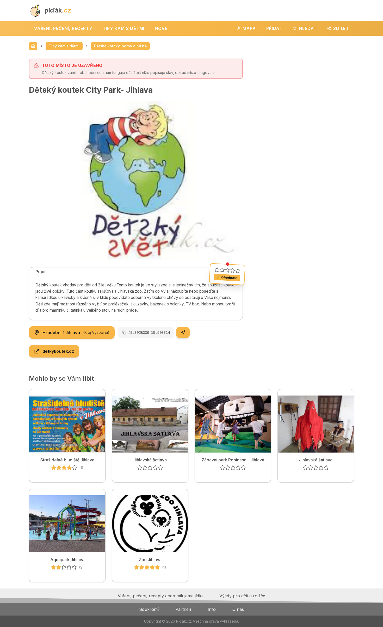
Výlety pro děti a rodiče (242, 595)
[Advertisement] (302, 95)
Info (212, 609)
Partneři (183, 609)
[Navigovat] (183, 332)
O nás (238, 609)
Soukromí (149, 609)
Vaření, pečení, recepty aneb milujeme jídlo (160, 595)
